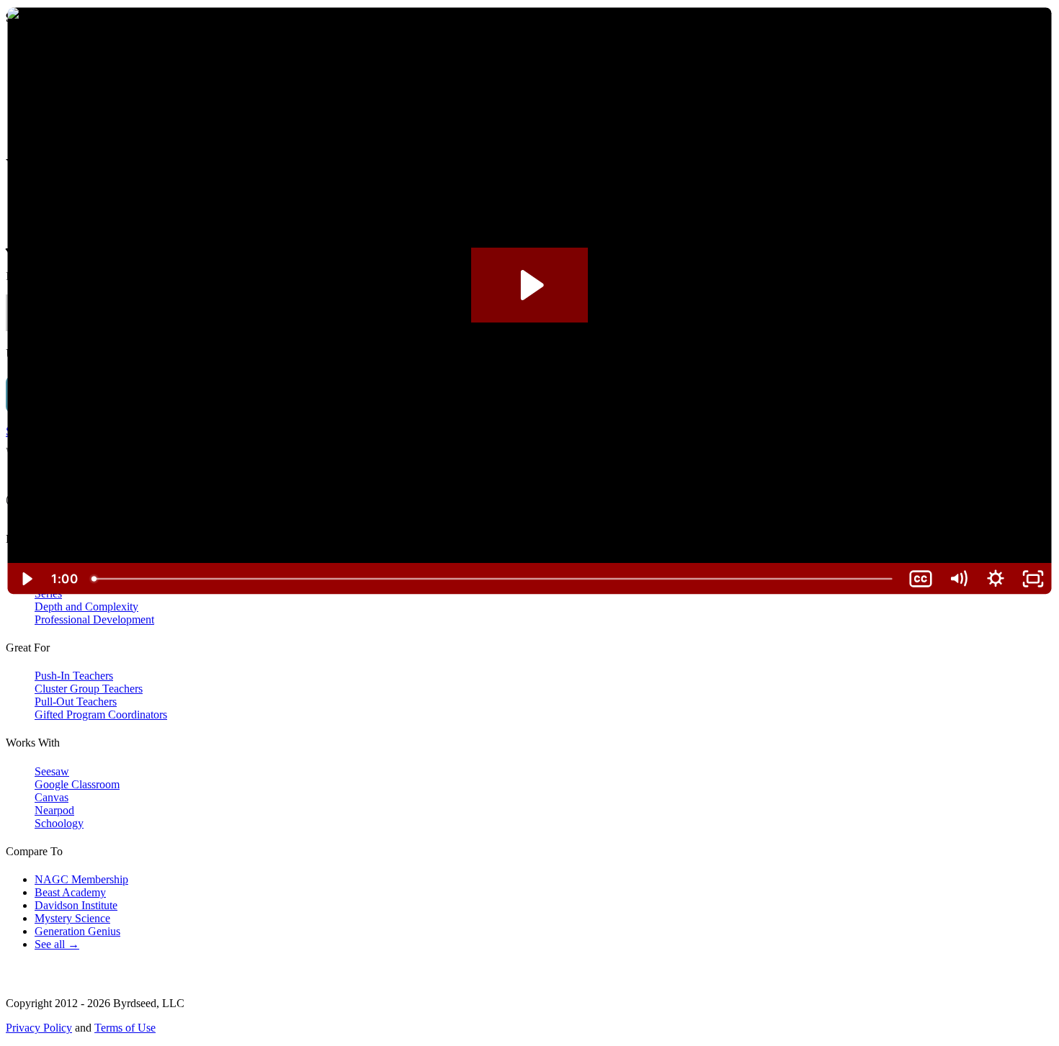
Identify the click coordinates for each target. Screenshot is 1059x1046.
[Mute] (958, 579)
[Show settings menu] (995, 579)
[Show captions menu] (920, 579)
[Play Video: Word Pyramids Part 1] (530, 285)
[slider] (493, 579)
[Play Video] (26, 579)
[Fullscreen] (1033, 579)
